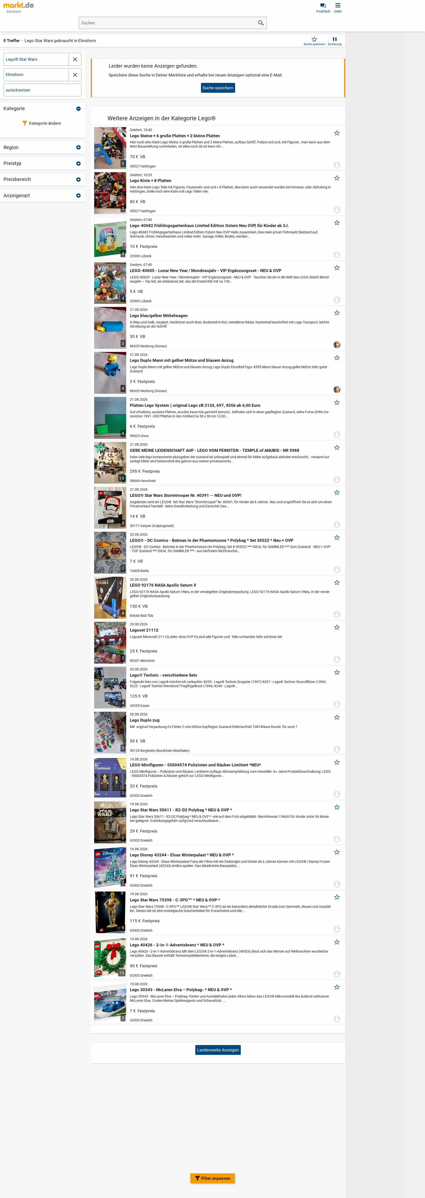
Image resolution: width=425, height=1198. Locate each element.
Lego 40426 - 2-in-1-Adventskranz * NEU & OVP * (177, 944)
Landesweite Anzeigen (218, 1049)
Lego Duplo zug (145, 720)
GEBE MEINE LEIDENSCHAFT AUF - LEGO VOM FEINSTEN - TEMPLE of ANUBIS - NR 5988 (214, 450)
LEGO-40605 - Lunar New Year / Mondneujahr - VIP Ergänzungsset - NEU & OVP (205, 270)
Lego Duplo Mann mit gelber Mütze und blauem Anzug (182, 360)
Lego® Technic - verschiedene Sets (163, 675)
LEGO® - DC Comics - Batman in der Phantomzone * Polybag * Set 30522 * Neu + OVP (211, 540)
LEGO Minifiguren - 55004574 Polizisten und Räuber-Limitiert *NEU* (195, 764)
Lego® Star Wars (21, 59)
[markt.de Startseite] (18, 5)
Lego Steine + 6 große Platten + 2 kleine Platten (175, 135)
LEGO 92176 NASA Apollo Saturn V (163, 585)
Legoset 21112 (144, 630)
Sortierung (335, 44)
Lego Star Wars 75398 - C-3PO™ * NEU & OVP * (175, 899)
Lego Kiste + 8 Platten (150, 180)
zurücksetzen (18, 90)
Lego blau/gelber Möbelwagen (159, 315)
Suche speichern (314, 44)
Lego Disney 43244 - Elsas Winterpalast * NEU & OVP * (182, 854)
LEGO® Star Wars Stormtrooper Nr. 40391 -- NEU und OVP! (186, 495)
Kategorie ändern (45, 123)
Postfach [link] (323, 11)
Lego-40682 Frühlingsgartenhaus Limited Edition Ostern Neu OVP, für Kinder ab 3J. (209, 225)
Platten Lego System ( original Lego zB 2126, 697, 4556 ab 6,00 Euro (195, 405)
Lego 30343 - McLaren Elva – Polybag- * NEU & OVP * (181, 989)
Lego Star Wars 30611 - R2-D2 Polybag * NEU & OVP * (181, 809)
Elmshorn (14, 74)
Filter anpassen (215, 1178)
